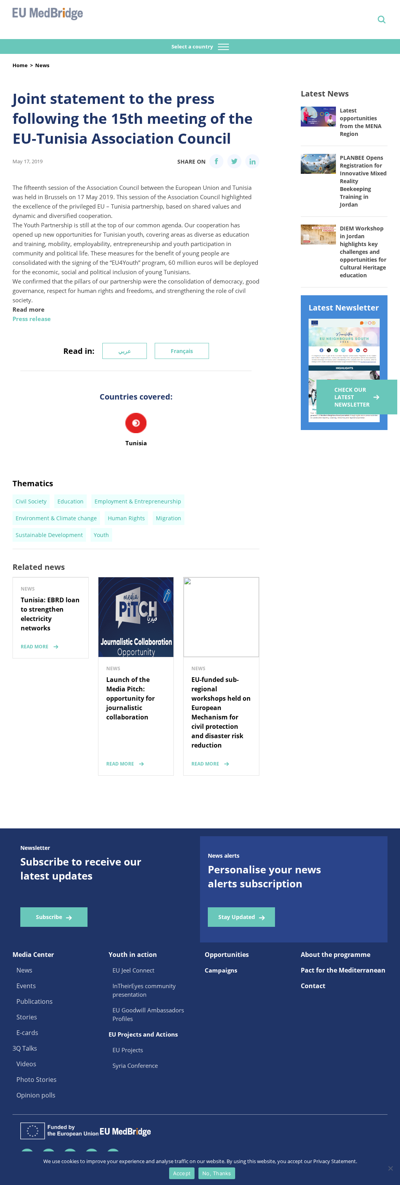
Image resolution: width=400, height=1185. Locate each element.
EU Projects (127, 1050)
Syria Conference (135, 1065)
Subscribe (49, 917)
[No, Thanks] (390, 1168)
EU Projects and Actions (143, 1034)
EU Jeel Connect (133, 970)
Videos (26, 1064)
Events (26, 986)
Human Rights (126, 518)
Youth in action (133, 954)
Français (182, 351)
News (42, 65)
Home (20, 65)
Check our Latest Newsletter (352, 397)
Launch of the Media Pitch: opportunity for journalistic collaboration (130, 698)
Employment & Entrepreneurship (138, 501)
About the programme (335, 954)
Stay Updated (236, 917)
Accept (182, 1173)
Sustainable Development (49, 535)
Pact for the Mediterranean (343, 970)
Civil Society (31, 501)
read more (34, 646)
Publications (34, 1001)
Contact (313, 986)
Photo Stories (36, 1079)
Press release (31, 319)
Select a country (192, 46)
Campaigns (221, 970)
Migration (168, 518)
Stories (26, 1017)
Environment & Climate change (56, 518)
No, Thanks (216, 1173)
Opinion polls (35, 1095)
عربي (124, 351)
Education (70, 501)
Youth (101, 535)
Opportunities (227, 954)
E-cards (27, 1032)
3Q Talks (24, 1048)
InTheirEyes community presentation (144, 990)
